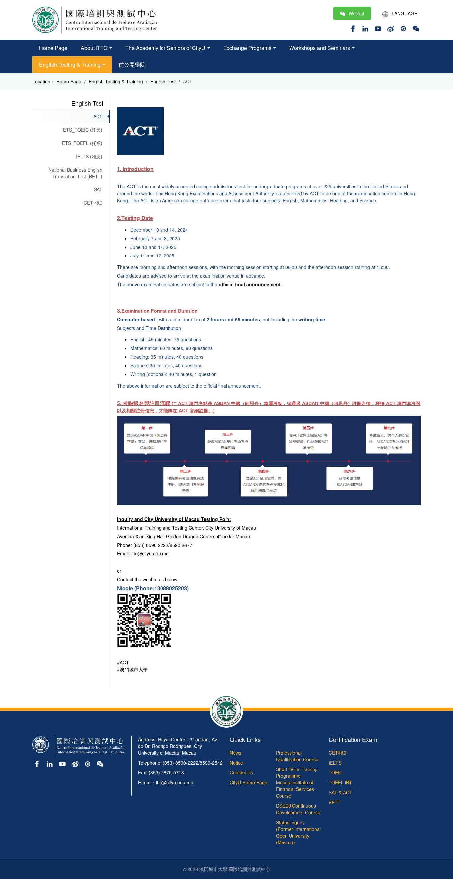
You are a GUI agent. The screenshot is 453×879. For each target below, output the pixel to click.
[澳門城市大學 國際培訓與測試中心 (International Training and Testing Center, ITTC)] (94, 19)
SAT (98, 189)
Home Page (53, 48)
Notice (236, 762)
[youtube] (378, 27)
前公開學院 (132, 64)
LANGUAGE (404, 13)
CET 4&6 (93, 202)
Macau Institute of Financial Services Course (295, 789)
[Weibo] (390, 27)
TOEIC (336, 772)
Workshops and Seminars (320, 48)
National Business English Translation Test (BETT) (75, 173)
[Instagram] (365, 27)
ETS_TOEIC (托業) (82, 129)
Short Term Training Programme (297, 772)
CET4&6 (337, 752)
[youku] (403, 27)
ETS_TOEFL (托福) (82, 143)
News (235, 752)
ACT (97, 116)
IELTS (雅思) (89, 156)
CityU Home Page (248, 782)
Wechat (356, 13)
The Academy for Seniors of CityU (166, 48)
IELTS (335, 762)
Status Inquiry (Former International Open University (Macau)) (298, 832)
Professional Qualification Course (297, 756)
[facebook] (352, 27)
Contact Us (241, 772)
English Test (87, 103)
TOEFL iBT (340, 782)
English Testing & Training (70, 64)
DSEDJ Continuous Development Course (298, 809)
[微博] (75, 763)
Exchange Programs (248, 48)
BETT (335, 802)
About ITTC (95, 48)
